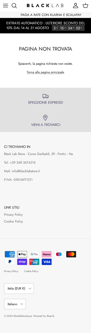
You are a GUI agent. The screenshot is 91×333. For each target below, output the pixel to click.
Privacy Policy (13, 214)
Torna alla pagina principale (45, 72)
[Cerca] (16, 5)
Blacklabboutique (23, 316)
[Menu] (5, 5)
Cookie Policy (13, 221)
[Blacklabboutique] (45, 6)
